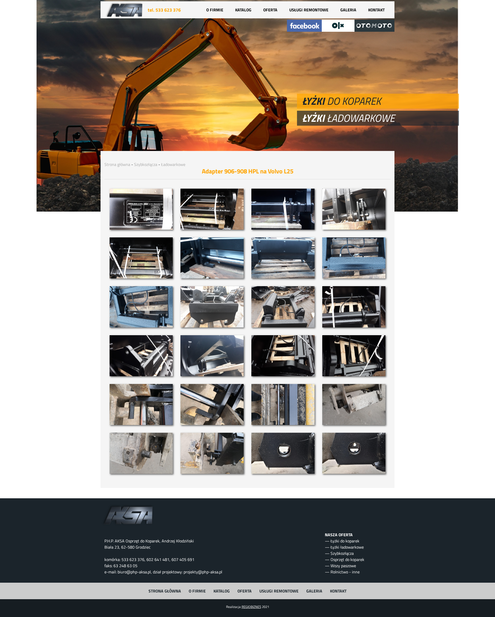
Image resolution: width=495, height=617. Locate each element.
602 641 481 (157, 559)
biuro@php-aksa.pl (134, 572)
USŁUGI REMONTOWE (308, 10)
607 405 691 (182, 559)
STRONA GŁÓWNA (164, 591)
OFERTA (270, 10)
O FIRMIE (214, 10)
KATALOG (243, 10)
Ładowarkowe (173, 164)
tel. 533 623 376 (164, 9)
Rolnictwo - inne (345, 572)
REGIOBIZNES (251, 606)
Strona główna (117, 164)
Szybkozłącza (145, 164)
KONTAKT (376, 10)
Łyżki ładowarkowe (347, 547)
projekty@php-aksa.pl (203, 572)
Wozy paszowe (343, 566)
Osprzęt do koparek (347, 559)
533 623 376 (132, 559)
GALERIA (348, 10)
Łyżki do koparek (345, 541)
